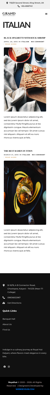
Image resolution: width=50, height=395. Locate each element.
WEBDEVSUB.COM (25, 389)
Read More (11, 44)
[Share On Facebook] (11, 137)
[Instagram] (9, 367)
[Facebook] (5, 367)
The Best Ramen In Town (18, 151)
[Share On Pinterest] (18, 137)
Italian (25, 42)
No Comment (37, 42)
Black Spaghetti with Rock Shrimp (24, 38)
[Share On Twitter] (15, 137)
